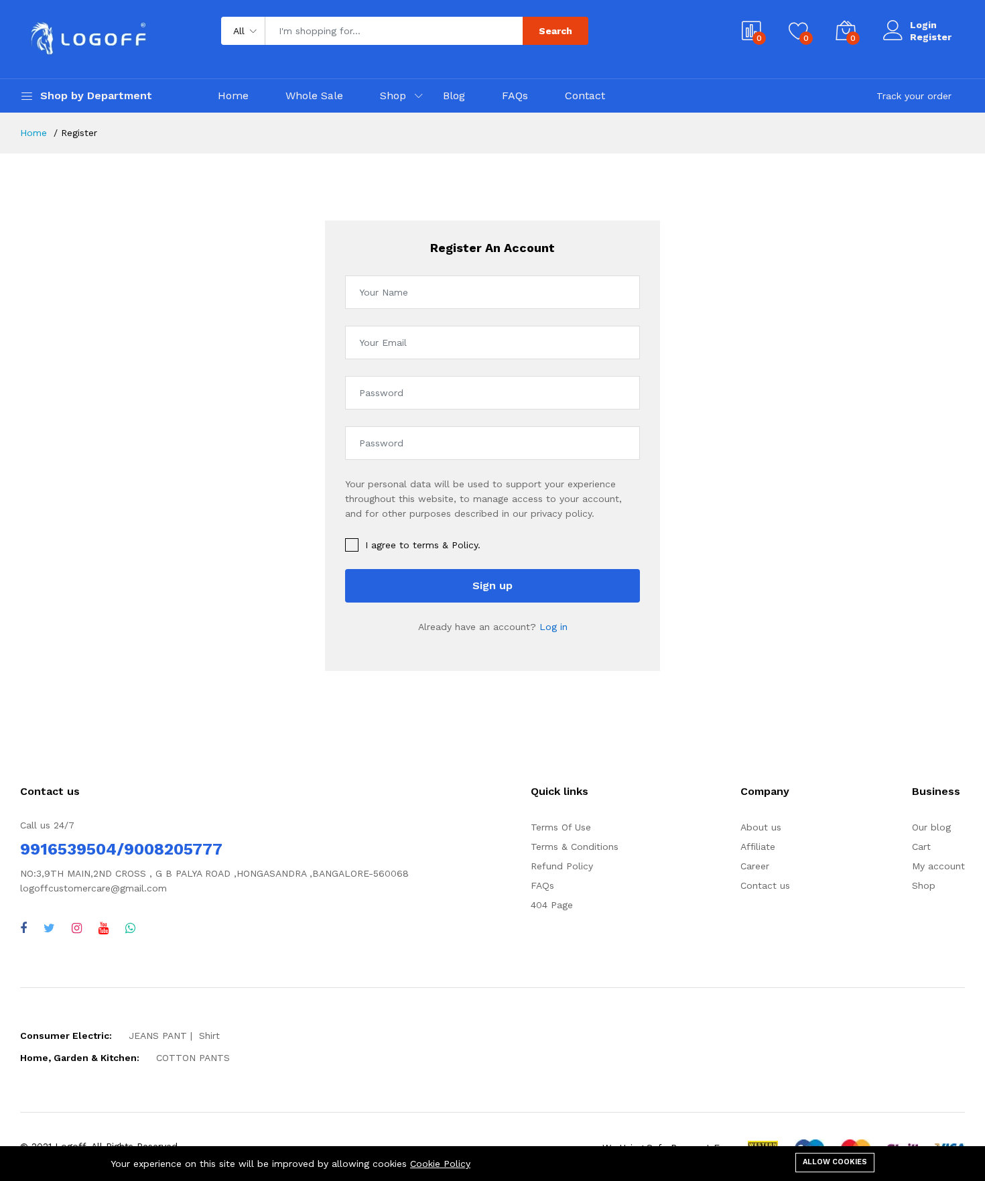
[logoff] (103, 928)
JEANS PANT (158, 1035)
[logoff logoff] (23, 928)
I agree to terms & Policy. (422, 545)
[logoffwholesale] (77, 928)
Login (923, 24)
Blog (454, 95)
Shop (393, 95)
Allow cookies (835, 1162)
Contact (585, 95)
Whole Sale (314, 95)
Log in (553, 626)
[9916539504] (130, 928)
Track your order (913, 95)
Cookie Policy (440, 1163)
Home (233, 95)
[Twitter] (49, 928)
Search (555, 30)
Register (930, 37)
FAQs (515, 95)
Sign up (492, 585)
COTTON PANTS (193, 1057)
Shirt (209, 1035)
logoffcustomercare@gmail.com (93, 888)
